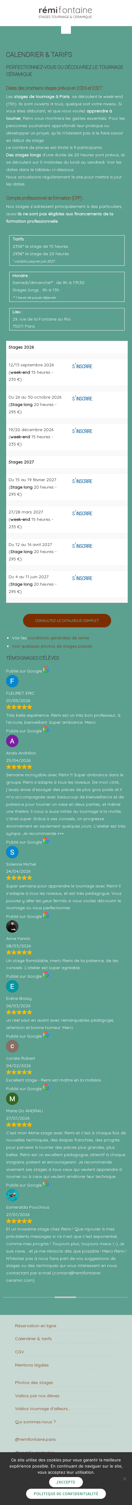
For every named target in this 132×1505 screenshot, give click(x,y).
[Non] (124, 1479)
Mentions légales (32, 1365)
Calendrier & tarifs (33, 1338)
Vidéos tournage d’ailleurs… (43, 1408)
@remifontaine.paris (35, 1439)
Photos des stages (34, 1382)
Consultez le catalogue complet (67, 620)
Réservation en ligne (35, 1325)
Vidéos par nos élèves (37, 1395)
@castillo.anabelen (34, 1452)
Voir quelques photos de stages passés (52, 646)
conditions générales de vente (58, 638)
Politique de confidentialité (66, 1493)
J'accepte (66, 1482)
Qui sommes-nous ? (35, 1422)
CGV (19, 1352)
